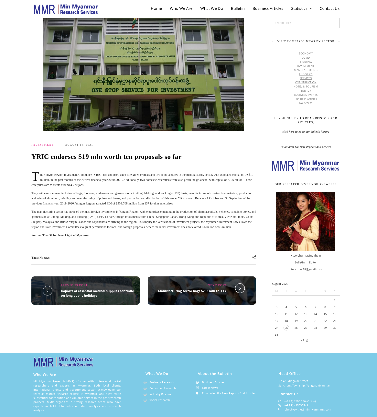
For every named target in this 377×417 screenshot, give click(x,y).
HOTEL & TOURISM (306, 86)
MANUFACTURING (306, 70)
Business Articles (268, 8)
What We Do (211, 8)
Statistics (299, 8)
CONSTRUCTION (306, 82)
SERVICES (306, 78)
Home (156, 8)
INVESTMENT (42, 144)
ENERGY (305, 90)
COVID (306, 57)
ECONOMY (306, 53)
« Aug (304, 340)
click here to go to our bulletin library (305, 131)
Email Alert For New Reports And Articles (306, 147)
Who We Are (181, 8)
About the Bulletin (215, 373)
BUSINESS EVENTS (306, 95)
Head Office (289, 373)
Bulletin (238, 8)
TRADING (306, 62)
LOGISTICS (306, 74)
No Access (305, 103)
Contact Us (330, 8)
